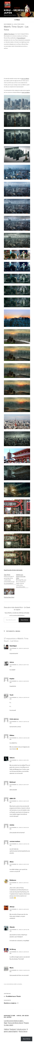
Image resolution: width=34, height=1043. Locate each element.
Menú (18, 19)
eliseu (12, 862)
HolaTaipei (13, 646)
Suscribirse (24, 620)
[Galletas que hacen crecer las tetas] (22, 580)
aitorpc (12, 907)
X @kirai (6, 1029)
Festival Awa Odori (9, 597)
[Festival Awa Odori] (9, 592)
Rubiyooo (13, 880)
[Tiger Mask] (10, 578)
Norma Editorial (21, 38)
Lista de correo (21, 1029)
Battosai (12, 782)
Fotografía (10, 631)
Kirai (22, 24)
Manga (18, 631)
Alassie (12, 927)
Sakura (12, 757)
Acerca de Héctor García (15, 1023)
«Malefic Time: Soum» (9, 34)
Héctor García (23, 1031)
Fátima (12, 735)
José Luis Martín (25, 78)
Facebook (13, 1029)
